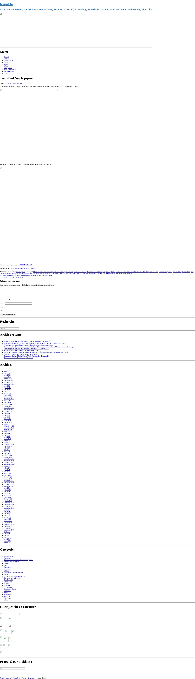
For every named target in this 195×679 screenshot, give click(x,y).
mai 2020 (7, 471)
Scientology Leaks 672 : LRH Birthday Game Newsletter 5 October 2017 (27, 341)
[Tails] (2, 633)
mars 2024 (7, 402)
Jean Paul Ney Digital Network (63, 272)
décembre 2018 (9, 502)
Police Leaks (8, 582)
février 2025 (8, 397)
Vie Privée (7, 598)
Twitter (6, 64)
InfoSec (6, 571)
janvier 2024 (8, 406)
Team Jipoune (110, 273)
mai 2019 (7, 493)
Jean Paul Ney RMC (51, 273)
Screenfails (7, 591)
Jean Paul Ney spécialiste (67, 273)
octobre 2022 (8, 430)
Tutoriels (7, 596)
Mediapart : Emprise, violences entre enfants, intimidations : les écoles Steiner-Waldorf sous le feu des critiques (39, 347)
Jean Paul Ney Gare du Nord (148, 272)
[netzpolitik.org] (10, 615)
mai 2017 (7, 537)
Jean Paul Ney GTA (165, 272)
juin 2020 (7, 470)
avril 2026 (7, 375)
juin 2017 (7, 535)
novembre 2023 (9, 410)
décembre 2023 (9, 408)
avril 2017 (7, 539)
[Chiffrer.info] (5, 648)
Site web (3, 311)
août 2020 (7, 466)
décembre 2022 (9, 426)
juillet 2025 (7, 388)
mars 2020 (7, 475)
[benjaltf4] (76, 47)
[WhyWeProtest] (8, 633)
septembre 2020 (9, 464)
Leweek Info (101, 273)
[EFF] (14, 633)
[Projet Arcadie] (12, 641)
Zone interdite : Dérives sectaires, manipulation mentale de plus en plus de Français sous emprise (35, 343)
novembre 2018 (9, 504)
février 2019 (8, 499)
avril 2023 (7, 419)
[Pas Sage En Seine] (1, 648)
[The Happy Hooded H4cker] (6, 641)
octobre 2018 (8, 506)
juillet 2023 (7, 413)
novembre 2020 (9, 461)
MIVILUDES (8, 580)
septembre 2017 (9, 530)
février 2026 (8, 379)
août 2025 (7, 386)
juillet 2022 (7, 433)
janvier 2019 (8, 501)
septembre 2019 (9, 486)
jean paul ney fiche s (108, 272)
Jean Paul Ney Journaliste (20, 273)
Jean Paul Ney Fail (80, 272)
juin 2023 (7, 415)
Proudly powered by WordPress (10, 678)
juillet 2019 (7, 490)
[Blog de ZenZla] (12, 626)
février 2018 (8, 521)
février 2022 (8, 440)
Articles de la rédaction (11, 561)
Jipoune (93, 273)
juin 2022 (7, 435)
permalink (128, 273)
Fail (5, 565)
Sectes (6, 592)
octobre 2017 (8, 528)
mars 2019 (7, 497)
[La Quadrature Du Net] (10, 648)
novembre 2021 (9, 446)
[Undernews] (4, 622)
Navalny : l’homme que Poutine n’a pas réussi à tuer (20, 354)
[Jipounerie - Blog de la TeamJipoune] (13, 619)
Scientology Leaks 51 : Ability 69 (12, 277)
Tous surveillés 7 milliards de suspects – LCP (18, 358)
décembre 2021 (9, 444)
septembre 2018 (9, 508)
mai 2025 (7, 391)
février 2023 (8, 422)
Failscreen (7, 567)
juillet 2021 (7, 448)
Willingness (30, 678)
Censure (6, 563)
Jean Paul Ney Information (181, 272)
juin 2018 (7, 513)
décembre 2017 (9, 524)
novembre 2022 (9, 428)
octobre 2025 (8, 382)
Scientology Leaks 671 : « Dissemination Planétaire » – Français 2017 (26, 349)
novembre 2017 (9, 526)
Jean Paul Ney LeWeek (36, 273)
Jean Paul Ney (48, 272)
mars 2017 (7, 541)
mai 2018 (7, 515)
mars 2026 (7, 377)
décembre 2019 (9, 481)
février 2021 (8, 455)
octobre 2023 (8, 411)
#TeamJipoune (8, 60)
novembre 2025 (9, 380)
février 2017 (8, 543)
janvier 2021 (8, 457)
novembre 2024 (9, 399)
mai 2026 (7, 373)
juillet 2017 (7, 533)
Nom (2, 303)
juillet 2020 (7, 468)
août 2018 (7, 510)
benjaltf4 (6, 4)
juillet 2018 (7, 512)
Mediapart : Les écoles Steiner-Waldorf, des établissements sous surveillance (28, 345)
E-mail (2, 307)
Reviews (7, 585)
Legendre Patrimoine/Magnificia (14, 576)
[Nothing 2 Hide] (2, 655)
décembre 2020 (9, 459)
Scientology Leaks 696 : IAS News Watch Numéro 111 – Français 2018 (27, 356)
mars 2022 (7, 439)
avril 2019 (7, 495)
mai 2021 (7, 450)
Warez (6, 66)
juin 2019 (7, 492)
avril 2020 (7, 473)
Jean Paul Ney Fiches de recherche (127, 272)
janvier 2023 (8, 424)
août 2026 (7, 371)
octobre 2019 (8, 484)
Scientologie (8, 587)
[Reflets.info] (13, 622)
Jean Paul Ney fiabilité (94, 272)
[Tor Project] (2, 641)
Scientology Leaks (10, 589)
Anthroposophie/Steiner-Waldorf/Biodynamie (18, 560)
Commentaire (5, 300)
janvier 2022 (8, 442)
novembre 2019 (9, 482)
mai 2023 (7, 417)
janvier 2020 (8, 479)
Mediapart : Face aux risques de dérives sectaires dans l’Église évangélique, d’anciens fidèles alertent (36, 352)
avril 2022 (7, 437)
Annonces (7, 558)
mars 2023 (7, 420)
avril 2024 (7, 400)
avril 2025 (7, 393)
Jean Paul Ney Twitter (83, 273)
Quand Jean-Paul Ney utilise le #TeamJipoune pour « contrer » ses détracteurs (26, 275)
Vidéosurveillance (10, 69)
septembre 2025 (9, 384)
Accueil (6, 57)
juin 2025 (7, 389)
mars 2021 (7, 453)
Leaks (6, 62)
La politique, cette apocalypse (13, 572)
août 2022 (7, 431)
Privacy (6, 59)
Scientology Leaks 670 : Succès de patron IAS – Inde (21, 350)
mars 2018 (7, 519)
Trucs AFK (7, 594)
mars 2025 (7, 395)
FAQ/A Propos (9, 71)
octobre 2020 (8, 462)
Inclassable (7, 569)
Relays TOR (8, 68)
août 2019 (7, 488)
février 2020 (8, 477)
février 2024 (8, 404)
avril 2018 (7, 517)
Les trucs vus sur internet (12, 578)
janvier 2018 (8, 522)
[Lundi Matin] (4, 619)
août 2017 (7, 532)
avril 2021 (7, 451)
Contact (6, 73)
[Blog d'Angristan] (4, 626)
